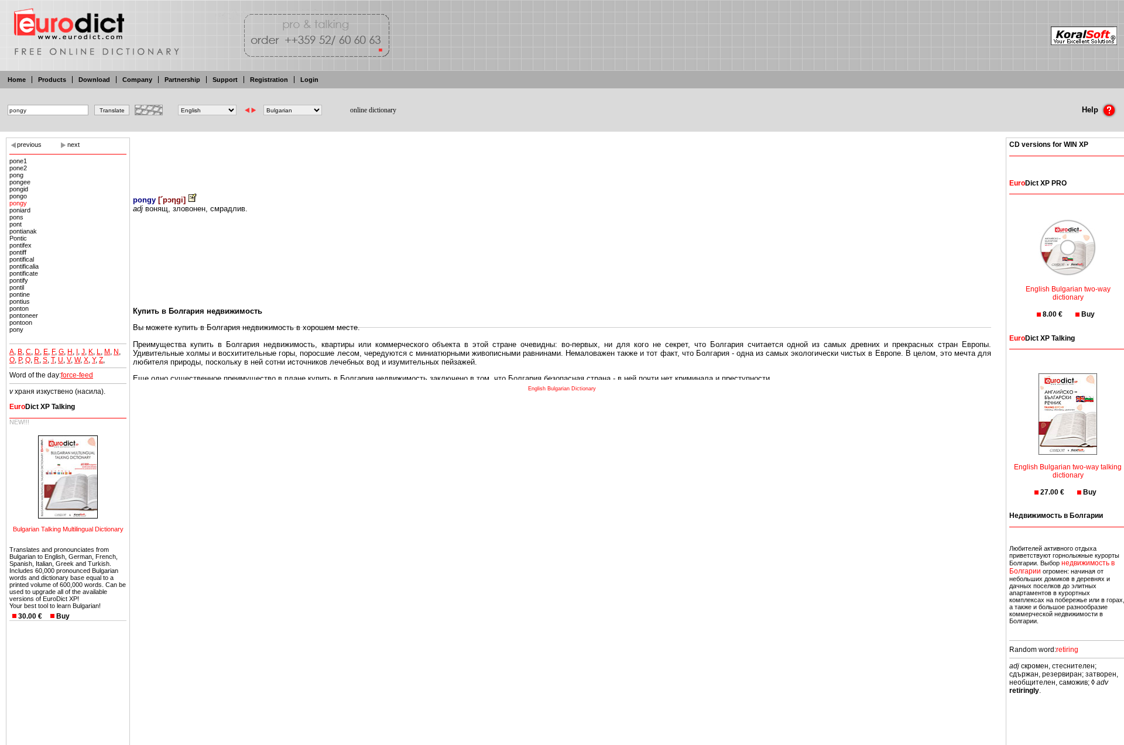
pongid (18, 189)
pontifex (20, 245)
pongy (18, 203)
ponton (19, 308)
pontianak (23, 231)
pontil (16, 287)
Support (225, 79)
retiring (1067, 650)
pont (15, 224)
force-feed (77, 375)
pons (16, 217)
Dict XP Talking (42, 407)
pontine (19, 294)
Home (17, 79)
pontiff (17, 252)
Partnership (182, 79)
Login (309, 79)
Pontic (18, 238)
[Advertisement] (562, 158)
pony (16, 329)
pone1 (18, 160)
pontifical (21, 259)
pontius (19, 301)
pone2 (18, 167)
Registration (269, 79)
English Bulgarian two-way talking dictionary (1068, 471)
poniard (19, 210)
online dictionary (373, 110)
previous (29, 144)
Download (94, 79)
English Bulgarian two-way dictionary (1068, 293)
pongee (19, 182)
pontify (18, 280)
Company (137, 79)
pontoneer (23, 315)
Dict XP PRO (1038, 183)
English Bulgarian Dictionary (562, 389)
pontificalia (24, 266)
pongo (18, 196)
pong (16, 174)
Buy (63, 616)
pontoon (20, 322)
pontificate (23, 273)
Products (52, 79)
